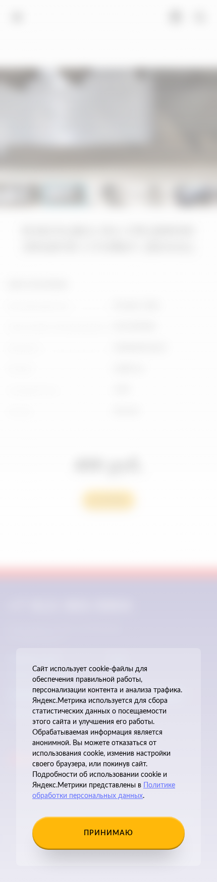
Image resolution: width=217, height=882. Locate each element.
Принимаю (108, 833)
